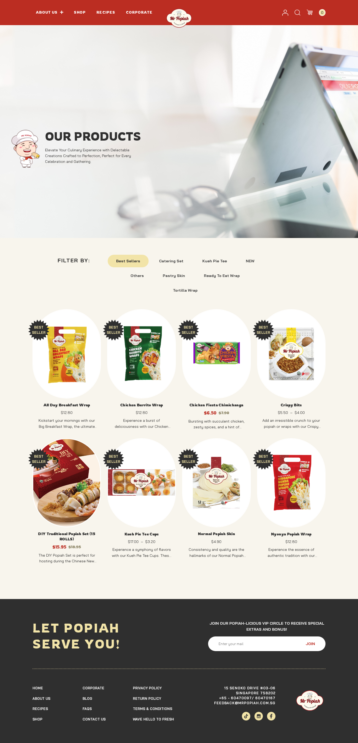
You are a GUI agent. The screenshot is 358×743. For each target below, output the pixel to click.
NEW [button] (250, 261)
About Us (41, 698)
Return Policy (147, 698)
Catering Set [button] (171, 261)
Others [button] (137, 275)
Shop (79, 12)
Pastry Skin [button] (174, 275)
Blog (87, 698)
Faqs (87, 709)
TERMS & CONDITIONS (152, 709)
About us (47, 12)
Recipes (105, 12)
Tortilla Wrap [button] (185, 290)
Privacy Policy (147, 688)
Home (37, 688)
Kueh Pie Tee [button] (214, 261)
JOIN (310, 643)
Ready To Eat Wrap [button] (222, 275)
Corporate (139, 12)
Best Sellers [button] (128, 261)
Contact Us (94, 719)
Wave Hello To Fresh (153, 719)
